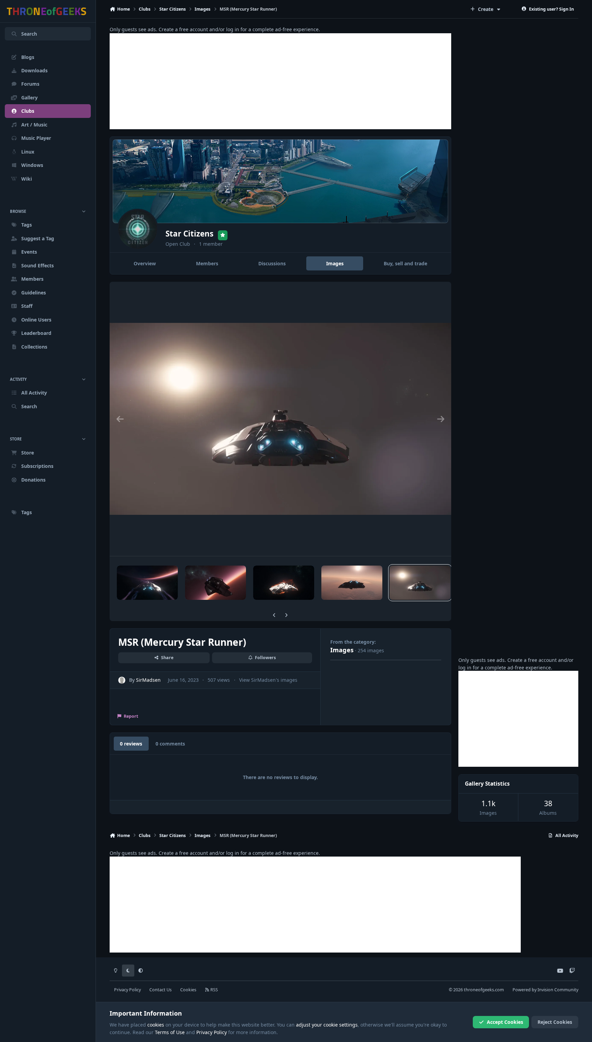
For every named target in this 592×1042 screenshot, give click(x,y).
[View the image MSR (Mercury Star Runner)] (147, 583)
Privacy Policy (127, 990)
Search (29, 34)
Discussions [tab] (272, 263)
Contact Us (160, 990)
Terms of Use (170, 1032)
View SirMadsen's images (268, 680)
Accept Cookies (505, 1022)
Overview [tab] (145, 263)
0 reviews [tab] (131, 743)
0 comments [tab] (170, 743)
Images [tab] (335, 263)
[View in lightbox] (280, 419)
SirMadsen (148, 680)
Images (342, 650)
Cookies (188, 990)
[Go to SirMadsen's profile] (121, 680)
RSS (213, 990)
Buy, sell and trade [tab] (405, 263)
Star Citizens (189, 233)
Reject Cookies (555, 1022)
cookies (155, 1024)
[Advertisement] (280, 81)
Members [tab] (207, 263)
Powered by (545, 990)
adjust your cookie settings (327, 1024)
